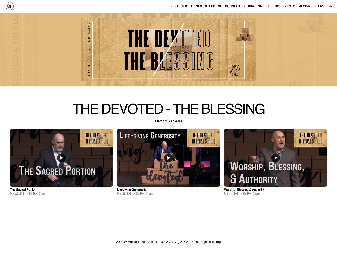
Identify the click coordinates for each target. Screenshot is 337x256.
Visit (175, 6)
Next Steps (206, 6)
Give (331, 6)
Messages (307, 6)
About (187, 6)
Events (289, 6)
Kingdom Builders (264, 6)
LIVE (321, 6)
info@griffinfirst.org (208, 242)
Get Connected (232, 6)
